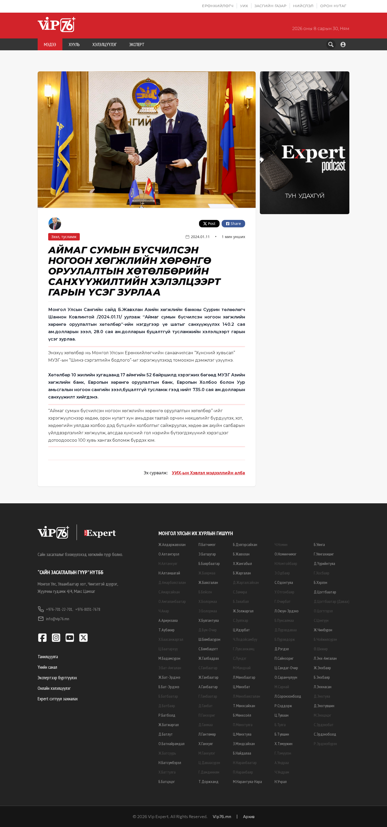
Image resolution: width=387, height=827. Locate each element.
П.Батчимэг (207, 544)
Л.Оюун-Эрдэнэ (287, 610)
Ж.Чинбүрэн (323, 629)
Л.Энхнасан (322, 686)
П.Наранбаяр (243, 772)
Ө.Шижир (321, 648)
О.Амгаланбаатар (172, 601)
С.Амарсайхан (169, 591)
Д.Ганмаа (206, 724)
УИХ (244, 5)
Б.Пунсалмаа (284, 620)
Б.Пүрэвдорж (285, 639)
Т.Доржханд (209, 781)
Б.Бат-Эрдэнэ (168, 686)
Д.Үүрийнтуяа (324, 563)
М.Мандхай (242, 667)
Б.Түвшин (282, 734)
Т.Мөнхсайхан (244, 705)
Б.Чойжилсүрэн (325, 639)
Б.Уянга (319, 544)
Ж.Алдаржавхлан (172, 544)
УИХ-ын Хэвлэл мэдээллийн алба (208, 473)
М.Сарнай (282, 686)
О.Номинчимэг (285, 554)
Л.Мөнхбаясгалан (246, 696)
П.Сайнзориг (284, 658)
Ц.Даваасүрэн (209, 762)
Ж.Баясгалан (208, 582)
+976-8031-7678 (87, 609)
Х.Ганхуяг (206, 743)
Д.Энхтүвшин (324, 705)
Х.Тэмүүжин (283, 743)
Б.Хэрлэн (320, 582)
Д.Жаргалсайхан (246, 582)
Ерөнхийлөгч (218, 5)
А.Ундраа (282, 762)
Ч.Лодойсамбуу (245, 639)
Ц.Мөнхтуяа (242, 734)
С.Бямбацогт (208, 648)
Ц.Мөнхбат (241, 686)
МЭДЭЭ (50, 44)
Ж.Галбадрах (209, 658)
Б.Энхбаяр (322, 677)
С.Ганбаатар (208, 667)
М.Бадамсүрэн (169, 658)
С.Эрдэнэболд (325, 734)
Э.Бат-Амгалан (169, 667)
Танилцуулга (48, 656)
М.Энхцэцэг (322, 715)
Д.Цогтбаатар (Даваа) (331, 601)
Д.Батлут (165, 734)
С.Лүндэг (239, 658)
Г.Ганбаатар (208, 696)
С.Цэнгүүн (321, 620)
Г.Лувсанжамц (243, 648)
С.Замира (240, 591)
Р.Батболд (166, 715)
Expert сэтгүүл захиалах (58, 699)
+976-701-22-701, (59, 609)
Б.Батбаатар (168, 696)
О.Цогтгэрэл (323, 610)
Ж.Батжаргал (168, 724)
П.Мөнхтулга (242, 724)
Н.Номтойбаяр (286, 563)
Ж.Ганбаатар (209, 677)
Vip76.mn (222, 816)
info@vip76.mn (57, 618)
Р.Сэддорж (283, 705)
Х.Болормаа (208, 601)
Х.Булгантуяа (209, 620)
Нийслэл (303, 5)
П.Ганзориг (207, 715)
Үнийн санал (47, 667)
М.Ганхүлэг (207, 753)
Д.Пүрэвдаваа (286, 629)
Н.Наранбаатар (245, 762)
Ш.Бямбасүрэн (209, 639)
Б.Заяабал (241, 601)
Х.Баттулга (167, 772)
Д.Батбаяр (166, 705)
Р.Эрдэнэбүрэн (325, 743)
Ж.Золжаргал (243, 610)
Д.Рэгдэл (282, 648)
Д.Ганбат (206, 705)
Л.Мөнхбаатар (244, 677)
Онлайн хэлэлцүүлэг (54, 688)
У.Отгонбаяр (284, 591)
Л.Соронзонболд (288, 696)
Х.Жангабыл (242, 563)
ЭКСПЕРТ (137, 44)
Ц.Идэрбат (241, 629)
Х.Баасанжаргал (170, 639)
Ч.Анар (163, 610)
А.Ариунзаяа (168, 620)
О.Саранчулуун (286, 677)
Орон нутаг (333, 5)
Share (236, 223)
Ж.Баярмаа (207, 572)
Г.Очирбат (283, 601)
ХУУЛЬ (74, 44)
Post (211, 223)
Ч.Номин (281, 544)
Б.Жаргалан (242, 572)
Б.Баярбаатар (209, 563)
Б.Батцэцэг (166, 781)
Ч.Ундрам (282, 772)
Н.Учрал (281, 781)
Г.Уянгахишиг (324, 554)
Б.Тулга (280, 724)
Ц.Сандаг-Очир (286, 667)
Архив (249, 816)
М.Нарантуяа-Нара (247, 781)
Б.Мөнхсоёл (242, 715)
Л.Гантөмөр (207, 734)
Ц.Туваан (282, 715)
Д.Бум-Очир (208, 629)
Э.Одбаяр (282, 572)
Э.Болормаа (208, 610)
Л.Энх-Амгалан (325, 658)
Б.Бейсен (205, 591)
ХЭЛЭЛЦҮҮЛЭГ (104, 44)
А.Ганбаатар (208, 686)
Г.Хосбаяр (321, 572)
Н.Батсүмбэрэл (169, 762)
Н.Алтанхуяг (167, 563)
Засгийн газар (270, 5)
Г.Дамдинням (209, 772)
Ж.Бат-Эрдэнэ (169, 677)
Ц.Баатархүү (168, 648)
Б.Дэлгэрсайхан (245, 544)
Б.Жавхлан (241, 554)
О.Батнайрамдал (171, 743)
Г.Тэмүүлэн (283, 753)
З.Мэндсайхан (244, 743)
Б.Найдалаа (242, 753)
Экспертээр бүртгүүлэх (57, 678)
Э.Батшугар (207, 554)
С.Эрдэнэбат (324, 724)
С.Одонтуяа (284, 582)
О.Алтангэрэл (168, 554)
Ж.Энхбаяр (322, 667)
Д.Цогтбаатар (325, 591)
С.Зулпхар (240, 620)
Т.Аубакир (166, 629)
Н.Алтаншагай (169, 572)
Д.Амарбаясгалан (172, 582)
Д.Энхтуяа (322, 696)
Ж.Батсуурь (167, 753)
